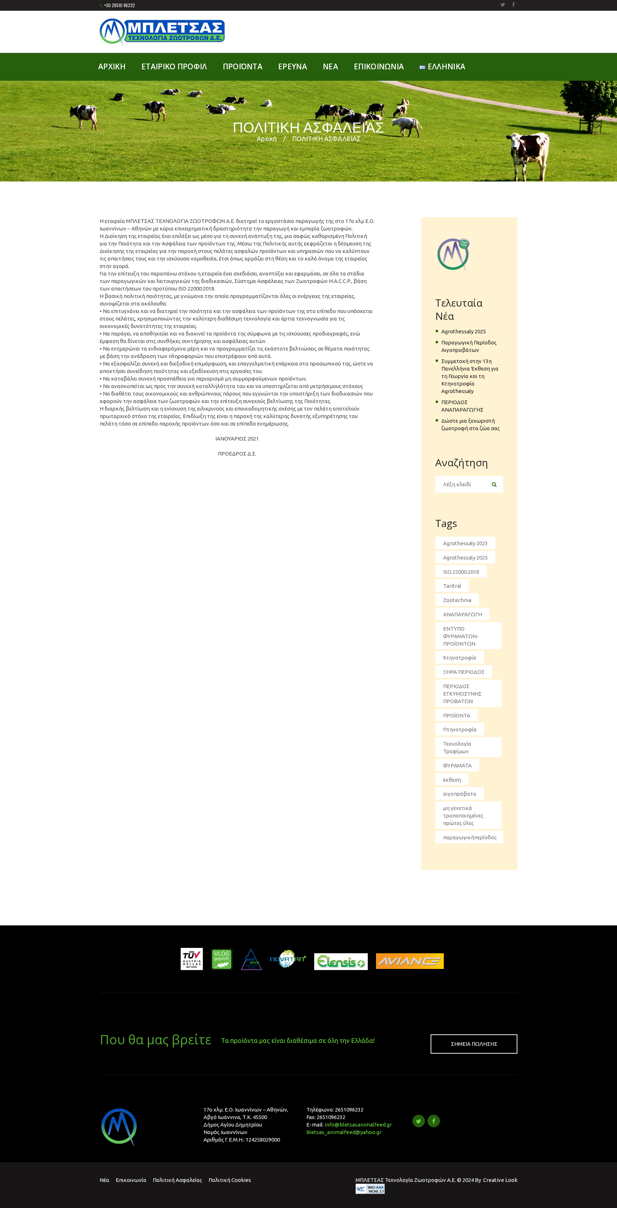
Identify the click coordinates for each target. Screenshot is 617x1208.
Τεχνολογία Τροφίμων (457, 747)
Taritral (452, 586)
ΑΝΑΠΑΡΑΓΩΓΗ (462, 614)
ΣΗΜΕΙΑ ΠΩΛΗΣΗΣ (474, 1044)
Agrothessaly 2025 (463, 331)
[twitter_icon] (418, 1121)
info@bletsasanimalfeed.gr (358, 1125)
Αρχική (267, 138)
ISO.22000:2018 (461, 572)
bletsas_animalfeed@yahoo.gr (343, 1132)
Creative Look (500, 1180)
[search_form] (494, 484)
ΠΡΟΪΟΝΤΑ (456, 715)
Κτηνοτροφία (459, 658)
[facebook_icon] (433, 1121)
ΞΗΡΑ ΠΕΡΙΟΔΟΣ (464, 672)
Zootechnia (457, 600)
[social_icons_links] (503, 4)
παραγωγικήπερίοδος (470, 837)
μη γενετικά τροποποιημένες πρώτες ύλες (463, 815)
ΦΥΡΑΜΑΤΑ (457, 765)
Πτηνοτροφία (460, 729)
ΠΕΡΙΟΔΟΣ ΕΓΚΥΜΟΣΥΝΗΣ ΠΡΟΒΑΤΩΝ (462, 693)
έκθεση (452, 780)
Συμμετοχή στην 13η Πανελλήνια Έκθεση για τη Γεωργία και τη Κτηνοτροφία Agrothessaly (469, 376)
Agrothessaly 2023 (465, 543)
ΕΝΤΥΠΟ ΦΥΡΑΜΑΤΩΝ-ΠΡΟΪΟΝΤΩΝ (461, 636)
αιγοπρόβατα (459, 794)
